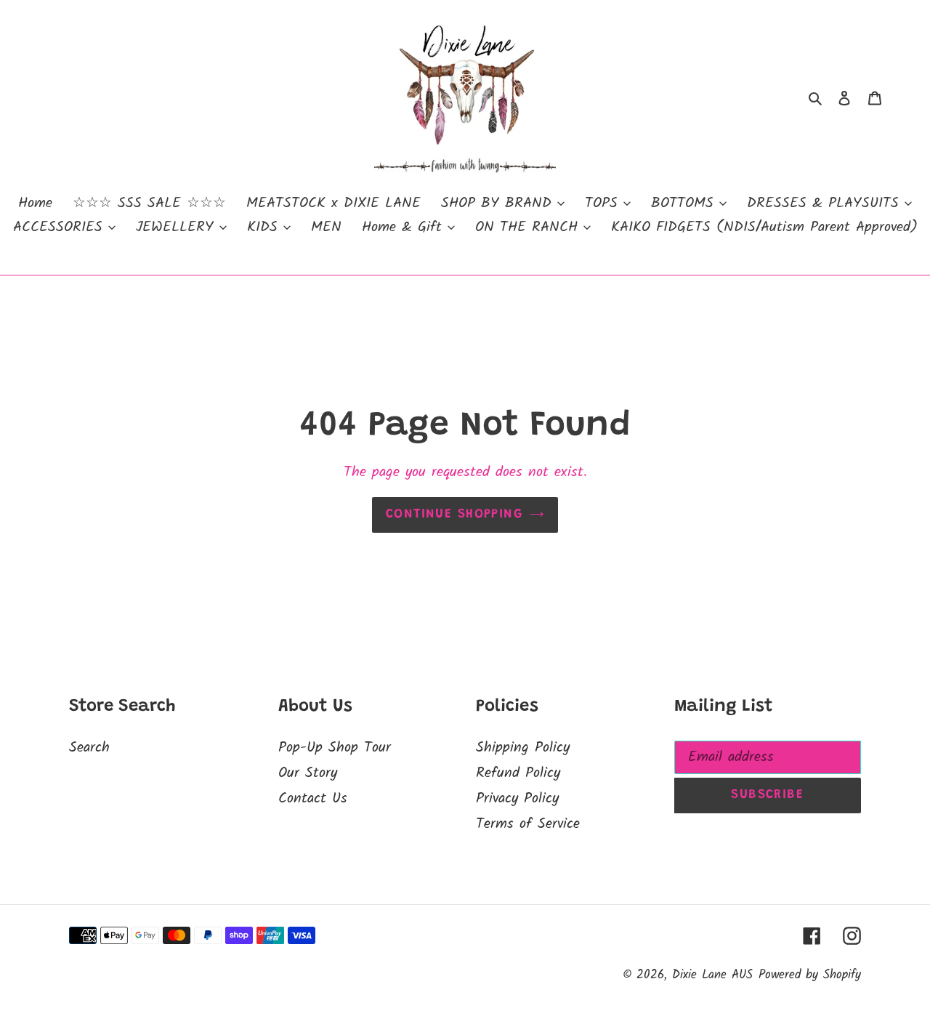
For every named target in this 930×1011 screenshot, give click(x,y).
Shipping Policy (523, 748)
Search (89, 748)
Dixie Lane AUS (712, 975)
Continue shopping (454, 514)
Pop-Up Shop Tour (334, 748)
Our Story (307, 773)
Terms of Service (528, 824)
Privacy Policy (517, 798)
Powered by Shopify (810, 975)
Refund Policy (518, 773)
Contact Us (312, 798)
